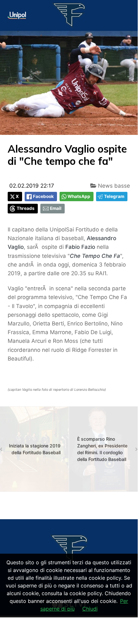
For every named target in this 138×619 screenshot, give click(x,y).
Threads (26, 208)
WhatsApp (79, 196)
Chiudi (90, 608)
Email (55, 208)
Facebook (43, 196)
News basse (113, 186)
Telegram (114, 196)
